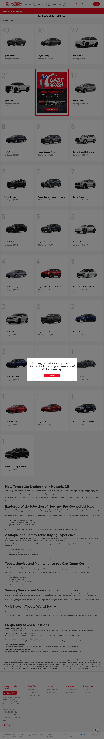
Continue (52, 375)
